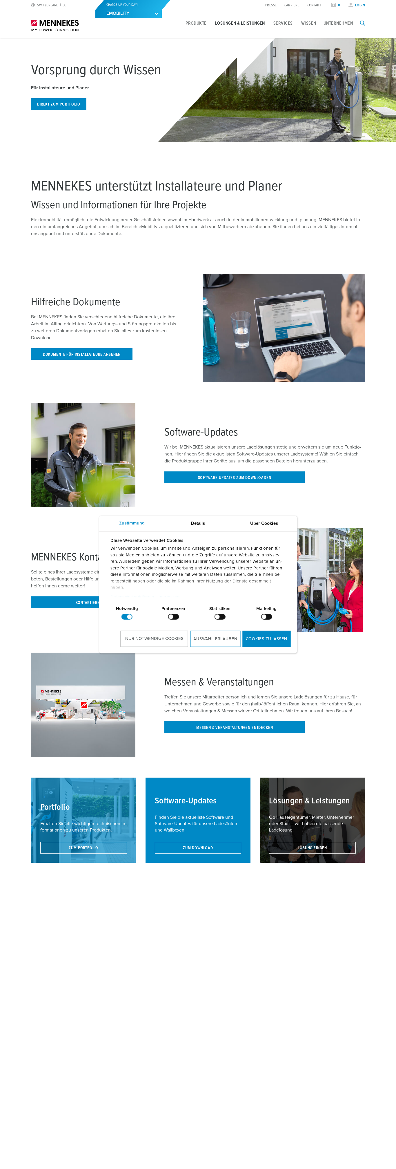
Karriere (291, 5)
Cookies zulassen (266, 639)
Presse (271, 5)
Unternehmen (338, 23)
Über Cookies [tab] (264, 523)
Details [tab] (198, 523)
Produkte (196, 23)
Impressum (170, 597)
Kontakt (314, 5)
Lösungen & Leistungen (240, 23)
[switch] (173, 617)
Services (283, 23)
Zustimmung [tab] (132, 523)
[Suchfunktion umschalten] (362, 23)
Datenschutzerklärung (132, 597)
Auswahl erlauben (215, 639)
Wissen (308, 23)
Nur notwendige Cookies (154, 638)
